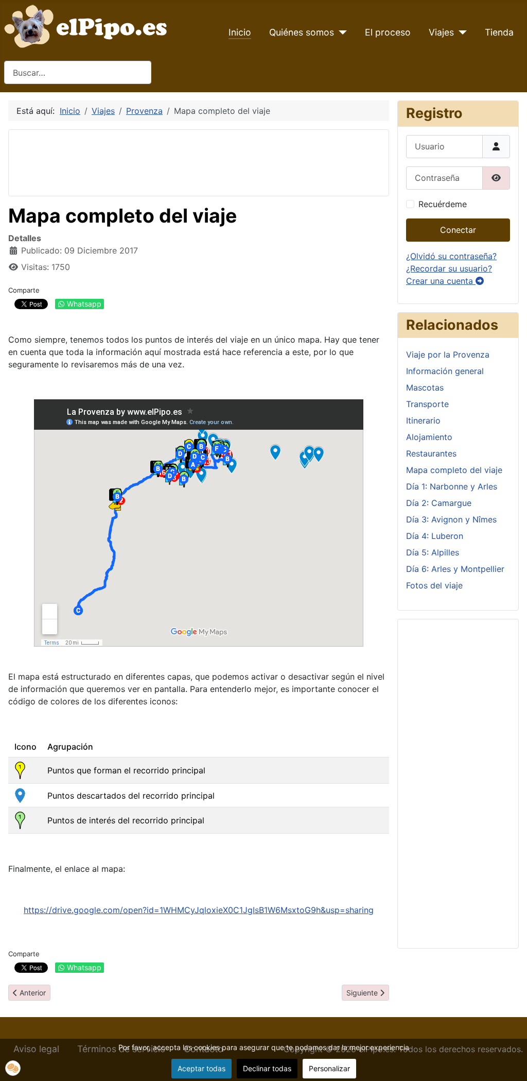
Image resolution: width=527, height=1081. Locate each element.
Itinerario (423, 420)
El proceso (388, 32)
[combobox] (77, 72)
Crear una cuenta (441, 281)
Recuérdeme (442, 204)
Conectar (458, 230)
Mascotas (425, 387)
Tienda (499, 32)
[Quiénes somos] (340, 32)
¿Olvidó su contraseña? (451, 256)
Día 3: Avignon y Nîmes (451, 519)
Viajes (441, 32)
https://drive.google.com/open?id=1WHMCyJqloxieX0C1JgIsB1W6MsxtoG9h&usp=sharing (199, 910)
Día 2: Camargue (438, 503)
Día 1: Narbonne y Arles (451, 486)
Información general (445, 371)
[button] (13, 1068)
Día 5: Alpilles (432, 552)
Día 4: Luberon (434, 536)
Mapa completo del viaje (454, 470)
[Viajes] (460, 32)
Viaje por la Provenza (447, 354)
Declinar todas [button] (267, 1068)
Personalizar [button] (329, 1068)
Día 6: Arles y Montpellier (455, 569)
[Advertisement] (204, 161)
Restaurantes (431, 453)
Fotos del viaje (434, 585)
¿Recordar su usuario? (449, 268)
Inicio (240, 32)
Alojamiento (429, 437)
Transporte (427, 404)
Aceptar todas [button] (201, 1068)
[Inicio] (88, 25)
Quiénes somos (301, 32)
